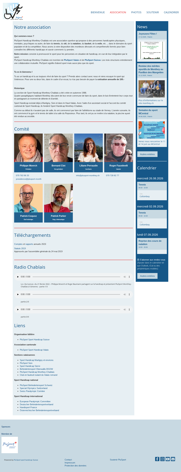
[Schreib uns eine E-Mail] (173, 459)
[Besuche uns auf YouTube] (168, 459)
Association (118, 12)
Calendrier (171, 12)
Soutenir (152, 12)
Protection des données (75, 465)
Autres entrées (147, 154)
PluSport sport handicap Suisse (25, 460)
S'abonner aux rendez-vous (152, 259)
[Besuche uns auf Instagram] (162, 459)
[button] (152, 191)
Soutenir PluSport (118, 459)
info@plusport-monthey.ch (88, 175)
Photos (136, 12)
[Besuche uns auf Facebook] (157, 459)
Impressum (70, 462)
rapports (29, 244)
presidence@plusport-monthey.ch (31, 179)
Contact (68, 459)
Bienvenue (98, 12)
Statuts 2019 (20, 248)
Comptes (18, 244)
